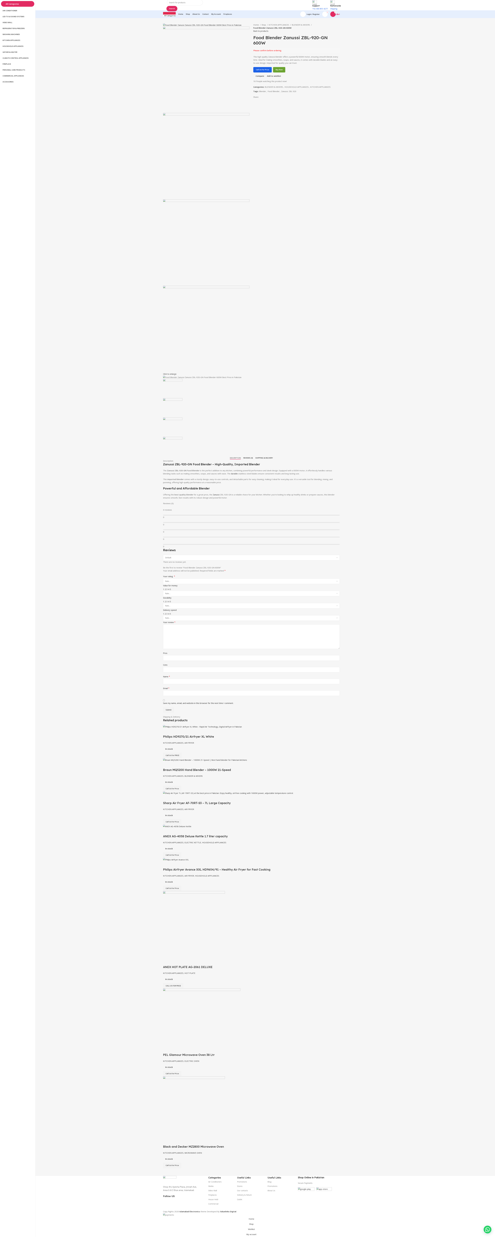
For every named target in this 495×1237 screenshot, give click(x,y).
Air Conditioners (215, 1182)
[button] (487, 1229)
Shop (264, 24)
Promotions (272, 1186)
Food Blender (274, 91)
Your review (169, 622)
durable (234, 473)
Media (210, 1186)
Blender (262, 91)
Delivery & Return (244, 1195)
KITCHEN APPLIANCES (279, 24)
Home (256, 24)
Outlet (239, 1199)
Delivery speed (170, 610)
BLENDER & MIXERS (301, 24)
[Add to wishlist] (180, 1141)
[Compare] (166, 1141)
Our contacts (242, 1190)
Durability (167, 597)
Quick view (173, 1141)
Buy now (279, 69)
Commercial (213, 1204)
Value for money (170, 585)
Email (166, 688)
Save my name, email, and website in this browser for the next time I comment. (198, 703)
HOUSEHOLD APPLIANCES (296, 87)
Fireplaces (212, 1195)
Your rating (169, 576)
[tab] (235, 458)
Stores (239, 1186)
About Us (271, 1190)
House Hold (213, 1199)
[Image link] (169, 1179)
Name (166, 676)
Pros (165, 653)
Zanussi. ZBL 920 (288, 91)
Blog (269, 1182)
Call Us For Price (262, 69)
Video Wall (212, 1190)
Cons (165, 664)
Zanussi (216, 494)
